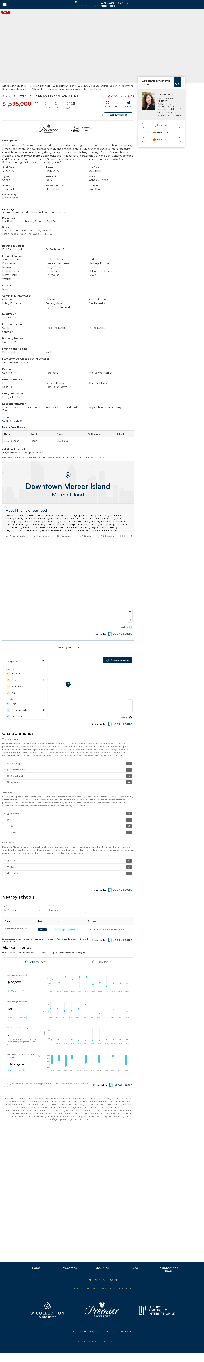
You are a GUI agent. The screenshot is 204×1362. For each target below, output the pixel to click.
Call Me (163, 125)
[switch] (107, 105)
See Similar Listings (118, 115)
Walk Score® (74, 647)
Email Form (163, 132)
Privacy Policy (116, 1341)
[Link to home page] (86, 4)
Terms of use (87, 1341)
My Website (163, 140)
